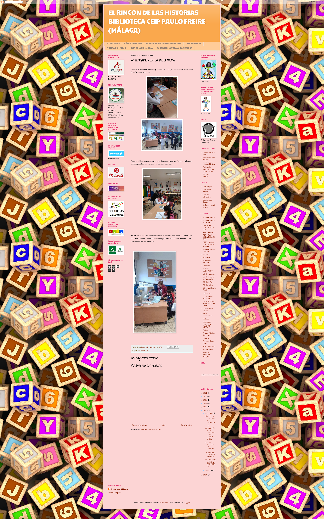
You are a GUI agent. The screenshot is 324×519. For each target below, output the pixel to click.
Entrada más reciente (139, 425)
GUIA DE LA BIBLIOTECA (141, 48)
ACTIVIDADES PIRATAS (209, 221)
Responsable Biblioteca (119, 489)
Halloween (206, 293)
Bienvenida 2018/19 (207, 261)
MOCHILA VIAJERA (207, 326)
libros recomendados (208, 314)
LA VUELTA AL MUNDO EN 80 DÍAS (209, 303)
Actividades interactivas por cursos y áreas (208, 169)
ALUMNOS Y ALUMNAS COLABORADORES (209, 236)
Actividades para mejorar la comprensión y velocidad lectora (209, 160)
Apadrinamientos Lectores (209, 250)
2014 (205, 475)
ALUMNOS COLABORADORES (209, 227)
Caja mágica (207, 186)
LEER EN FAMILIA (193, 44)
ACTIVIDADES (144, 350)
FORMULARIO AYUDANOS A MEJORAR (174, 48)
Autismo (206, 254)
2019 (205, 400)
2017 (205, 407)
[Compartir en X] (172, 347)
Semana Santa (208, 349)
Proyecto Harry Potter (208, 342)
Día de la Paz (207, 282)
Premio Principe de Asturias (209, 334)
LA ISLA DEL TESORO (208, 297)
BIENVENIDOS (113, 44)
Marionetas (207, 322)
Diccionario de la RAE (209, 153)
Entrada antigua (186, 425)
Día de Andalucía (209, 274)
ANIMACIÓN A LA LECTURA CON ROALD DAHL (210, 433)
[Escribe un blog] (170, 347)
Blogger (186, 502)
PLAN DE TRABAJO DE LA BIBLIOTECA (163, 44)
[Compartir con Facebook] (175, 347)
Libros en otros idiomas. (208, 309)
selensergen (164, 502)
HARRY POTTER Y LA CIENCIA (210, 445)
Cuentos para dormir (207, 201)
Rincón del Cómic (209, 346)
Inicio (164, 425)
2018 (205, 403)
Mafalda (206, 319)
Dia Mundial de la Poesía (209, 289)
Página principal (133, 44)
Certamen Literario (206, 266)
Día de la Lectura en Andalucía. (209, 278)
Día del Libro (208, 285)
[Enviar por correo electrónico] (168, 347)
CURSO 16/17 (208, 271)
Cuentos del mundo (207, 190)
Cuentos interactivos (207, 195)
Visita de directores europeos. (206, 354)
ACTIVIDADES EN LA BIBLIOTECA (210, 463)
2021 (205, 393)
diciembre (209, 413)
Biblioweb (206, 257)
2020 (205, 396)
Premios (206, 338)
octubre (208, 470)
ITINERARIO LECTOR (116, 48)
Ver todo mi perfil (114, 492)
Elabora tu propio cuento (209, 206)
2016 (205, 410)
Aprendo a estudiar (206, 175)
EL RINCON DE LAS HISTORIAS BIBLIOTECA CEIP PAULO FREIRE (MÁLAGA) (157, 21)
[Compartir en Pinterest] (177, 347)
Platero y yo (207, 330)
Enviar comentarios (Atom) (151, 429)
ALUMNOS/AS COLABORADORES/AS (209, 244)
